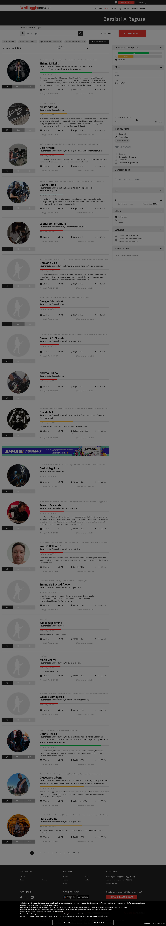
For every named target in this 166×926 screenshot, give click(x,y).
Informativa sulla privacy (100, 916)
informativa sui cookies (50, 905)
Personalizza (99, 922)
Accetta (67, 922)
